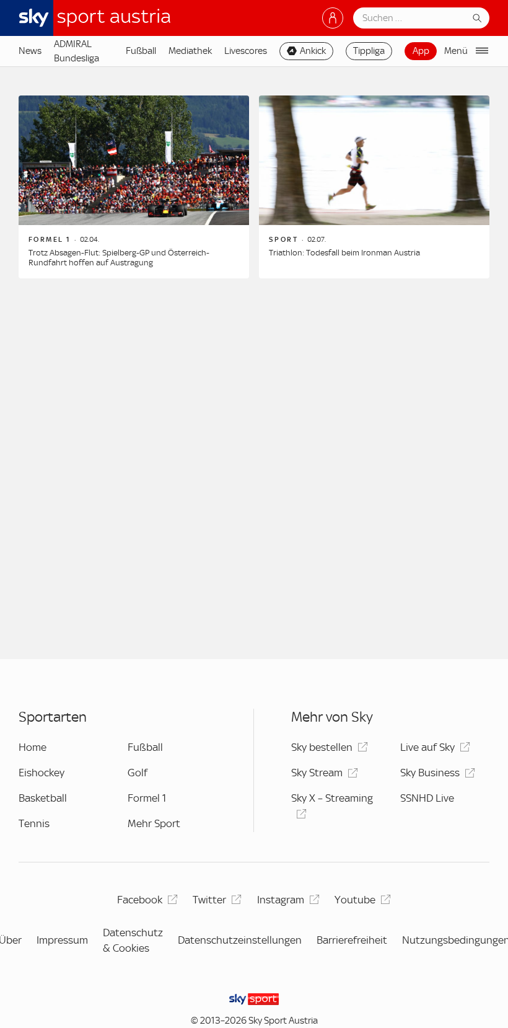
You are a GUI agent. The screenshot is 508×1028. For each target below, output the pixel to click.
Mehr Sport (154, 823)
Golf (137, 772)
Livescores (245, 50)
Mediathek (190, 50)
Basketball (43, 798)
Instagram (280, 899)
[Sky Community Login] (332, 18)
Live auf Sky (427, 747)
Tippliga (369, 50)
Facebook (139, 899)
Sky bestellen (322, 747)
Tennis (34, 823)
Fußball (141, 50)
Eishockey (41, 772)
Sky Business (430, 772)
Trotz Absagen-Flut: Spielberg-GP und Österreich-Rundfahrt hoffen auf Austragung (118, 258)
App (421, 50)
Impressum (62, 940)
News (30, 50)
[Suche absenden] (477, 18)
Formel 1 (147, 798)
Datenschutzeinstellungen (240, 940)
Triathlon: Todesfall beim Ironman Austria (344, 252)
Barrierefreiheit (352, 940)
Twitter (209, 899)
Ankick (313, 50)
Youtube (355, 899)
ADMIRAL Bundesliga (76, 50)
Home (32, 747)
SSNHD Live (427, 798)
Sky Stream (317, 772)
